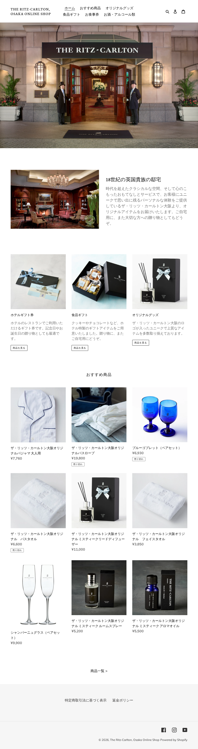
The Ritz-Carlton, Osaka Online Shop (31, 11)
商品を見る (19, 347)
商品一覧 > (99, 671)
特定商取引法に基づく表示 (86, 700)
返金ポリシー (122, 700)
